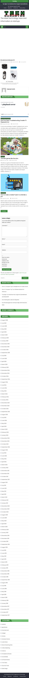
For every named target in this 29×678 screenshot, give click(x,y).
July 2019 (4, 550)
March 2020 (4, 526)
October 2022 (5, 444)
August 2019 (5, 547)
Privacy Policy (22, 8)
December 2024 (6, 370)
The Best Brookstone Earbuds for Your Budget (5, 211)
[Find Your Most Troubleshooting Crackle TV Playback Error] (14, 108)
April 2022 (4, 461)
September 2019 (6, 544)
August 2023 (5, 414)
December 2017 (5, 606)
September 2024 (6, 379)
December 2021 (5, 470)
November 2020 (5, 509)
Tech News (3, 193)
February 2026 (5, 338)
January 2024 (5, 400)
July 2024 (4, 385)
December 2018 (5, 571)
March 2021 (4, 497)
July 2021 (4, 485)
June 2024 (4, 388)
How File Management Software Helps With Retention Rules (14, 304)
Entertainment (5, 630)
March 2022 (4, 464)
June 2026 (4, 326)
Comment (5, 225)
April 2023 (4, 426)
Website (4, 250)
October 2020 (5, 512)
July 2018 (4, 585)
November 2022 (5, 441)
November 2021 (5, 473)
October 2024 (5, 376)
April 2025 (4, 361)
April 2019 (4, 559)
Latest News (5, 642)
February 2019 (5, 565)
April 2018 (4, 594)
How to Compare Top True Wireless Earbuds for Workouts (13, 290)
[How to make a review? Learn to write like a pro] (14, 182)
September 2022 (6, 447)
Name (4, 239)
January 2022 (5, 467)
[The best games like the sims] (14, 146)
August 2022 (5, 450)
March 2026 (4, 335)
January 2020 (5, 532)
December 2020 (6, 506)
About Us (10, 8)
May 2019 (4, 556)
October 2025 (5, 349)
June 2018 (4, 588)
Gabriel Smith (15, 62)
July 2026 (4, 323)
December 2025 (6, 343)
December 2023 (6, 402)
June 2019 (4, 553)
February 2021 (5, 500)
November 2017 (5, 609)
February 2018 (5, 600)
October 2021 (5, 476)
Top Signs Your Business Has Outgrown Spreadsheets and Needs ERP (14, 295)
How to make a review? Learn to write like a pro (14, 195)
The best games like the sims (9, 158)
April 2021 (4, 494)
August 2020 (5, 515)
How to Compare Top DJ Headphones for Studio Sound (15, 286)
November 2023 (5, 405)
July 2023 (4, 417)
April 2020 (4, 523)
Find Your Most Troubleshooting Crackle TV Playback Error (14, 121)
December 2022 (6, 438)
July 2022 (4, 453)
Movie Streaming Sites (5, 118)
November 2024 (6, 373)
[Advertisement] (14, 43)
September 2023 (6, 411)
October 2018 (5, 576)
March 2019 (4, 562)
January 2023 (5, 435)
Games (3, 636)
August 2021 (4, 482)
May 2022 (4, 459)
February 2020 (5, 529)
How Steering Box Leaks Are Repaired (10, 299)
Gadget (4, 633)
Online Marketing (6, 648)
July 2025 (4, 355)
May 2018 (4, 591)
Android (2, 156)
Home (5, 8)
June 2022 (4, 456)
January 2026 (5, 341)
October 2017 (5, 612)
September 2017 (6, 615)
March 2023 (4, 429)
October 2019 (5, 541)
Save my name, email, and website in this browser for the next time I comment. (5, 262)
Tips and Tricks (5, 665)
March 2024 (5, 394)
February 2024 (5, 397)
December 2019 (5, 535)
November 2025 (5, 346)
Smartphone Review (6, 653)
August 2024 (5, 382)
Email (3, 244)
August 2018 (5, 582)
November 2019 (5, 538)
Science (4, 651)
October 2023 (5, 408)
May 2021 (4, 491)
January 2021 (5, 503)
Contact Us (15, 8)
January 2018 (5, 603)
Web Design (5, 668)
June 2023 (4, 420)
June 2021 (4, 488)
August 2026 (5, 320)
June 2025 (4, 358)
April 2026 (4, 332)
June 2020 (4, 517)
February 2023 (5, 432)
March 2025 (4, 364)
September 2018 (6, 579)
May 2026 (4, 329)
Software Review (6, 659)
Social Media (5, 656)
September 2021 (6, 479)
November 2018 (5, 574)
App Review (4, 627)
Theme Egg (22, 674)
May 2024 (4, 391)
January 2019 (5, 568)
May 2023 (4, 423)
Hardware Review (6, 639)
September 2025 (6, 352)
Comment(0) (23, 62)
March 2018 (4, 597)
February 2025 (5, 367)
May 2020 (4, 520)
